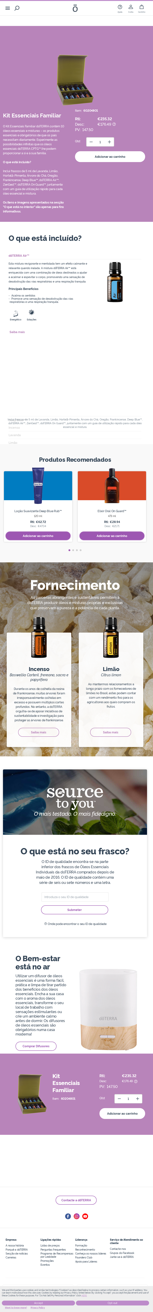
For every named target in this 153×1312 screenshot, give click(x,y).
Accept (38, 1303)
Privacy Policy (38, 1307)
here (84, 1295)
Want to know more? (16, 1307)
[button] (69, 550)
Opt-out (112, 1303)
